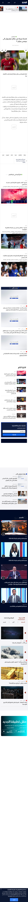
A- (5, 50)
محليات (24, 306)
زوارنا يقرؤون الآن (21, 474)
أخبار (14, 2)
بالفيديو (21, 517)
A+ (2, 50)
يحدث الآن (15, 288)
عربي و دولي (23, 328)
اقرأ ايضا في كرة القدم (15, 174)
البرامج (9, 2)
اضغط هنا (10, 896)
